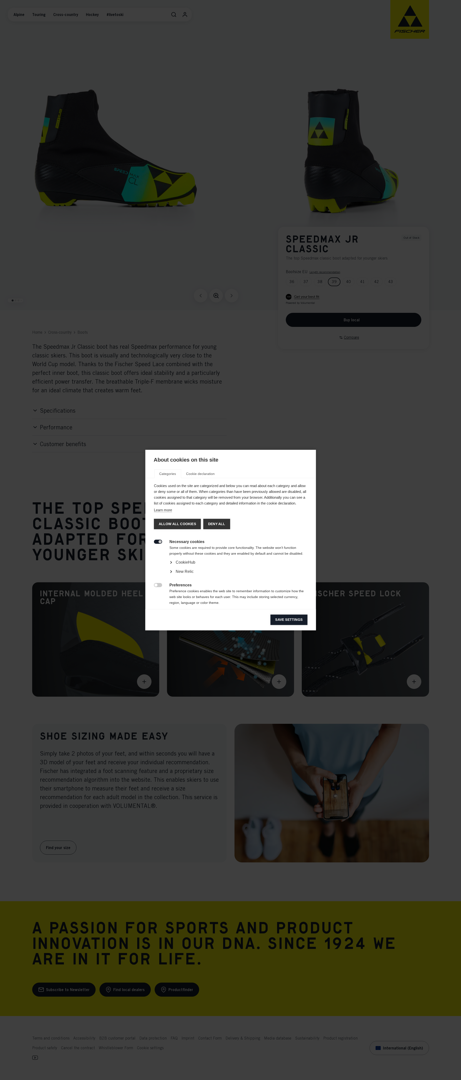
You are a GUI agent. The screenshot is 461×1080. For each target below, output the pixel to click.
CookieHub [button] (185, 562)
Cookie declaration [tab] (200, 474)
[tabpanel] (230, 576)
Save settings (288, 620)
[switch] (155, 541)
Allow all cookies (177, 524)
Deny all (216, 524)
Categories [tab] (167, 474)
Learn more (163, 510)
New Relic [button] (184, 571)
